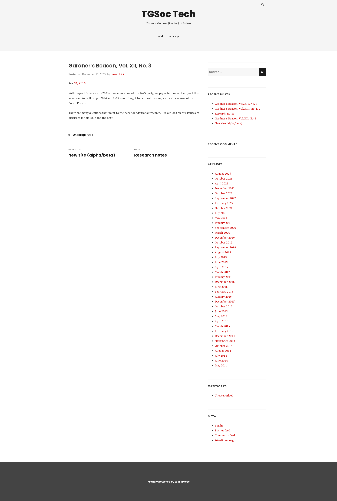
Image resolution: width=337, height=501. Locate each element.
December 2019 (225, 237)
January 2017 (223, 277)
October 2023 (223, 178)
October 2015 (223, 306)
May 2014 (221, 365)
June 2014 (221, 360)
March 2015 (222, 326)
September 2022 (225, 198)
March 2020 (222, 233)
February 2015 (224, 331)
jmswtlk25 (117, 74)
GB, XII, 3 (80, 83)
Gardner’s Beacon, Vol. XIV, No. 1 (236, 104)
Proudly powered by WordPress (168, 481)
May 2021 (221, 218)
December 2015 (225, 301)
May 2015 (221, 316)
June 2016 (221, 287)
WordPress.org (224, 440)
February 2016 (224, 292)
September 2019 (225, 247)
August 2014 (223, 351)
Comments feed (225, 435)
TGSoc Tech (168, 14)
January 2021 (223, 223)
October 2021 (223, 208)
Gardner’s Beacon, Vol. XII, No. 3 (235, 118)
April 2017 (221, 267)
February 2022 (224, 203)
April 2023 (221, 183)
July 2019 (221, 257)
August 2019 (223, 252)
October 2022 (223, 193)
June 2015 (221, 311)
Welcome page (168, 36)
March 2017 (222, 272)
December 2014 (225, 336)
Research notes (224, 113)
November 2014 (225, 341)
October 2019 (223, 242)
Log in (219, 425)
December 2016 (225, 282)
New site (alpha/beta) (228, 123)
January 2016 (223, 296)
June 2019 (221, 262)
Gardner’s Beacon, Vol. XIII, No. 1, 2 (237, 108)
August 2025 (223, 173)
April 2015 (221, 321)
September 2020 (225, 228)
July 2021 (221, 213)
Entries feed (222, 430)
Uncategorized (83, 135)
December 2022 (225, 188)
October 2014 (223, 346)
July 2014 (221, 355)
